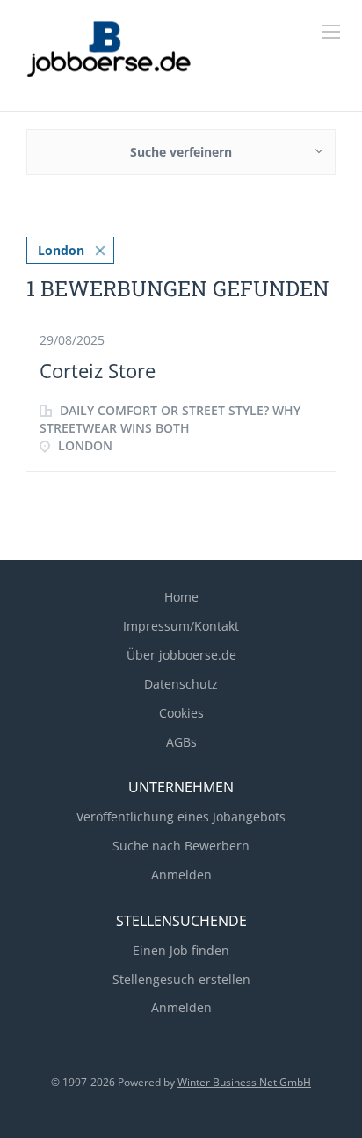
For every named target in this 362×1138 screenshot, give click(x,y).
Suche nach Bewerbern (181, 845)
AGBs (181, 741)
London (61, 250)
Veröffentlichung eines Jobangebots (181, 816)
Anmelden (181, 874)
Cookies (181, 712)
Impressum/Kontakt (181, 625)
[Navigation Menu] (331, 32)
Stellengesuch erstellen (181, 979)
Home (181, 596)
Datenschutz (181, 683)
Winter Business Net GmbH (244, 1082)
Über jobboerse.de (181, 654)
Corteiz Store (98, 370)
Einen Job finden (181, 950)
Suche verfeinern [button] (181, 151)
